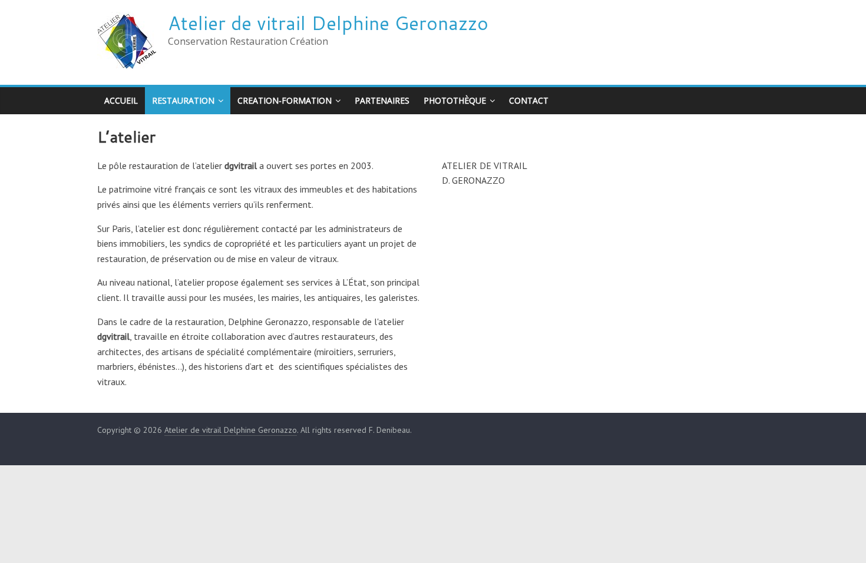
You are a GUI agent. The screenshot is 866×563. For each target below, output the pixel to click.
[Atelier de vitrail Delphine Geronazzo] (126, 19)
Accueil (121, 100)
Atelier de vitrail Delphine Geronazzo (328, 22)
